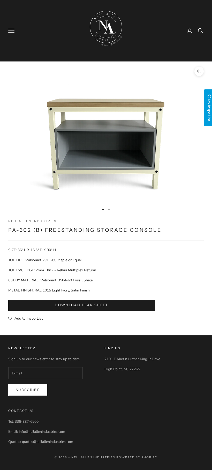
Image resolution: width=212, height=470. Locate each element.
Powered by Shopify (136, 457)
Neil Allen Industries (32, 221)
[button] (25, 318)
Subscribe (28, 390)
